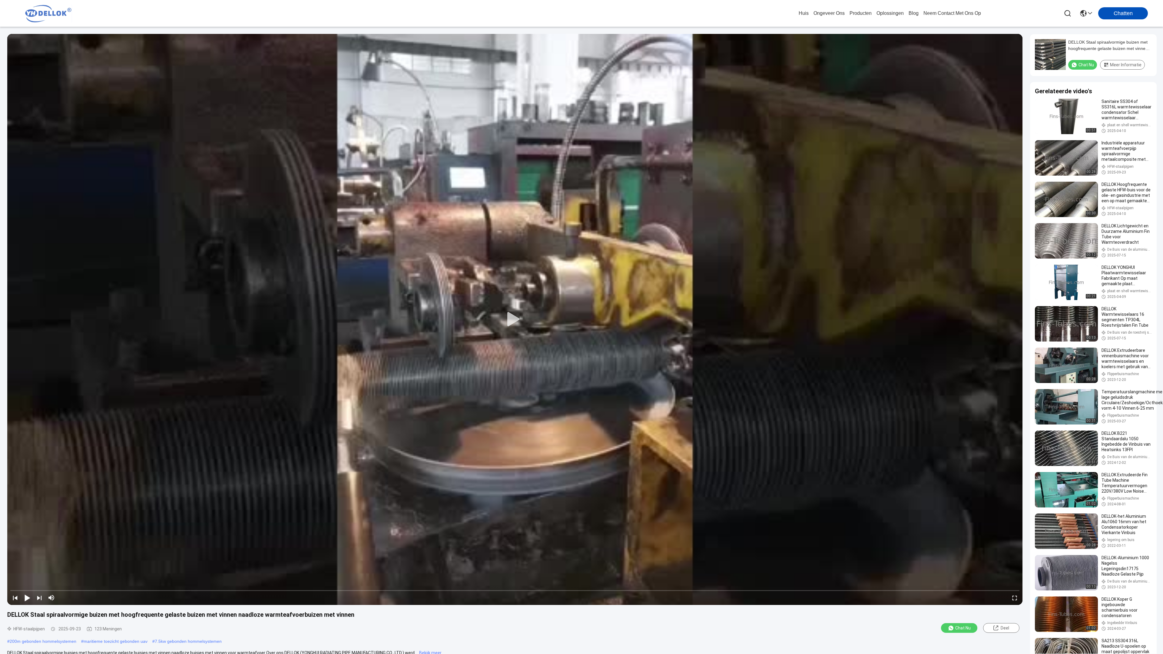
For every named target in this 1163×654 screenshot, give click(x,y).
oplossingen (890, 13)
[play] (514, 319)
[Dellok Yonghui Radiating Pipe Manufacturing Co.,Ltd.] (48, 13)
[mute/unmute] (51, 597)
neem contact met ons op (952, 13)
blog (914, 13)
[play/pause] (27, 597)
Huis (804, 13)
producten (861, 13)
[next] (39, 597)
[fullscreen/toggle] (1015, 597)
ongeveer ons (829, 13)
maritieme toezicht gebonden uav (115, 641)
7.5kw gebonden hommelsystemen (188, 641)
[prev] (15, 597)
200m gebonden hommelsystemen (43, 641)
